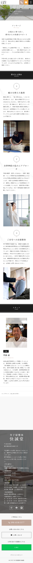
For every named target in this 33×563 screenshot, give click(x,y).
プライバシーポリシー (16, 555)
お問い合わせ (17, 535)
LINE (16, 547)
